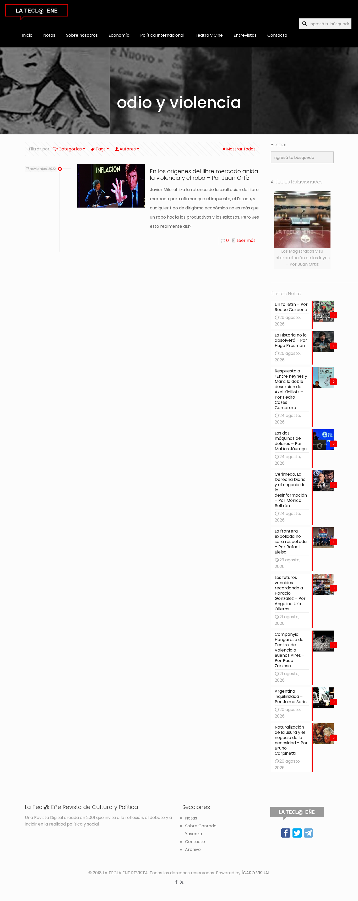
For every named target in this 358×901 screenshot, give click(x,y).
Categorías (70, 149)
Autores (128, 149)
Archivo (193, 849)
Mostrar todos (241, 149)
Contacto (195, 842)
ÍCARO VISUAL (256, 873)
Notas (191, 818)
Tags (101, 149)
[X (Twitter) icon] (182, 882)
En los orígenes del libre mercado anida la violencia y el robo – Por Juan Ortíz (204, 174)
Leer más (246, 240)
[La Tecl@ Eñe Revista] (36, 12)
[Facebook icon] (176, 882)
